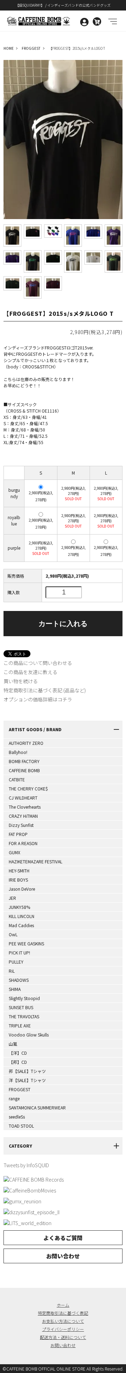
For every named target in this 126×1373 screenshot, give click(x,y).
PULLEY (16, 962)
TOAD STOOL (21, 1126)
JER (12, 898)
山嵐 (13, 1044)
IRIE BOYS (18, 880)
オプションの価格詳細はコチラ (38, 699)
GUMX (14, 852)
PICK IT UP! (19, 953)
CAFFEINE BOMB (24, 770)
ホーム (63, 1305)
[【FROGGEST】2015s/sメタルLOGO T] (12, 235)
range (14, 1098)
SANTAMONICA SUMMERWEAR (37, 1107)
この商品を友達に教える (30, 671)
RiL (12, 971)
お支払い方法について (63, 1321)
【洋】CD (18, 1053)
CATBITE (17, 779)
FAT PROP (18, 834)
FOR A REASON (23, 843)
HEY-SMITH (19, 871)
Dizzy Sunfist (21, 825)
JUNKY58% (19, 907)
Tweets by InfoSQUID (26, 1165)
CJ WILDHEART (23, 798)
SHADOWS (19, 980)
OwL (13, 934)
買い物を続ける (21, 681)
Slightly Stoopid (24, 998)
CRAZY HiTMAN (23, 816)
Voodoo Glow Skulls (29, 1035)
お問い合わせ (63, 1256)
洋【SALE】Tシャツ (27, 1080)
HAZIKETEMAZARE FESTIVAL (35, 861)
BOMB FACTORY (24, 761)
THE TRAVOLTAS (24, 1016)
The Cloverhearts (25, 807)
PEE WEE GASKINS (26, 943)
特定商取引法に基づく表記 (63, 1313)
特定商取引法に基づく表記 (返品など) (45, 690)
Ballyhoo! (18, 752)
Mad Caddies (21, 925)
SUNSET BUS (21, 1007)
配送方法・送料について (63, 1337)
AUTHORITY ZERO (26, 743)
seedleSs (17, 1117)
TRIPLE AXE (20, 1025)
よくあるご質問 (63, 1237)
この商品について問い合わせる (38, 662)
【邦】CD (18, 1062)
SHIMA (15, 989)
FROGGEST (19, 1089)
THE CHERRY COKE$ (28, 788)
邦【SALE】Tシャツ (27, 1071)
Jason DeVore (22, 889)
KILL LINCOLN (21, 916)
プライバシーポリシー (63, 1329)
